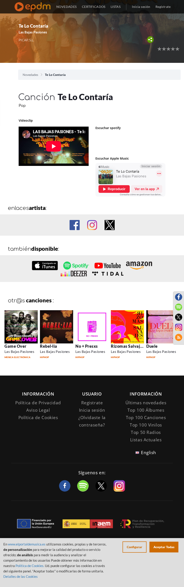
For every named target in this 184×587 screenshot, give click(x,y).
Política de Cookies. (29, 566)
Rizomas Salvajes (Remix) (135, 346)
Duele (152, 346)
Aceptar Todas (163, 547)
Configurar (134, 547)
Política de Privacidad (38, 403)
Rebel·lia (48, 346)
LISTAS (116, 7)
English (148, 452)
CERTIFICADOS (93, 7)
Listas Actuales (146, 440)
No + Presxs (86, 346)
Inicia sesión (141, 7)
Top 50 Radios (146, 432)
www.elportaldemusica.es (27, 544)
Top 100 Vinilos (146, 425)
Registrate (92, 403)
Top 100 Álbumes (145, 410)
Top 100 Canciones (146, 417)
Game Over (15, 346)
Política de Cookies (38, 417)
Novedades (30, 75)
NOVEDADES (66, 7)
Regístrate (163, 7)
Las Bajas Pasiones (19, 352)
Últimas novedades (145, 403)
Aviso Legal (38, 410)
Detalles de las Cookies (20, 576)
